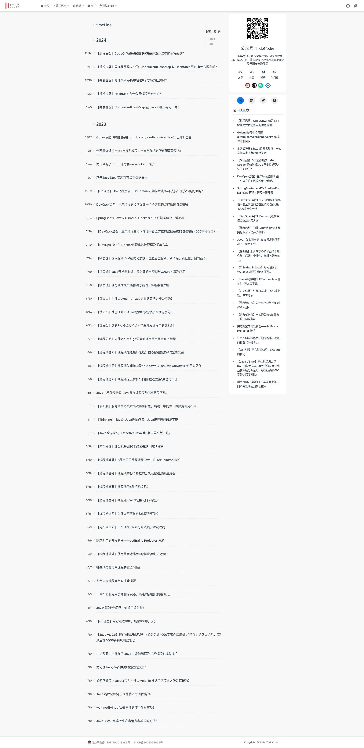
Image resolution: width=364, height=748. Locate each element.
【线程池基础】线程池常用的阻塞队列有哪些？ (128, 500)
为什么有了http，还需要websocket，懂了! (126, 164)
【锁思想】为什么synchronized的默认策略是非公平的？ (135, 298)
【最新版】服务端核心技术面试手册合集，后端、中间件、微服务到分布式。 (147, 406)
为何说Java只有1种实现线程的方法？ (121, 667)
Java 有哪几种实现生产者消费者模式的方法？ (127, 721)
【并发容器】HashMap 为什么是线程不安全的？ (129, 94)
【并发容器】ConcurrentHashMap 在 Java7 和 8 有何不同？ (138, 107)
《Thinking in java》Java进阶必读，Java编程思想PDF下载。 (138, 419)
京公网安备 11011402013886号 (110, 742)
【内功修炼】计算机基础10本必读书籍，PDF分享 (129, 446)
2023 (212, 44)
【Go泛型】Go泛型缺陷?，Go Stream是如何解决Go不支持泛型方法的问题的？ (150, 191)
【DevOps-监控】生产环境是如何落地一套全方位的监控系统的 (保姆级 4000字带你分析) (157, 231)
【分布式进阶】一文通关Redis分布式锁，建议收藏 (130, 527)
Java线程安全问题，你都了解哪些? (120, 608)
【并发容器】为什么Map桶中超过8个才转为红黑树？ (132, 80)
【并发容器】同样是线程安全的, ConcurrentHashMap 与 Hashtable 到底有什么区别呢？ (157, 67)
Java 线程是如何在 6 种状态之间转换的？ (124, 694)
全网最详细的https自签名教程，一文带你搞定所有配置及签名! (138, 151)
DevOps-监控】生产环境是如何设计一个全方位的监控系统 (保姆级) (142, 204)
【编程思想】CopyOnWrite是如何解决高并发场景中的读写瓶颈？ (140, 53)
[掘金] (267, 85)
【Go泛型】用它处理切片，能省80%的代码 (125, 621)
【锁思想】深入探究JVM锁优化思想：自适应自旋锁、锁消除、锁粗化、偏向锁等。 (152, 258)
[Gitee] (247, 85)
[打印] (219, 32)
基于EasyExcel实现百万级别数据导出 (121, 177)
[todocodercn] (260, 85)
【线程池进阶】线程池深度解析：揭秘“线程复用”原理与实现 (136, 379)
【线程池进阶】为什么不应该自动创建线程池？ (128, 514)
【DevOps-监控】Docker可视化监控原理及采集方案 (132, 245)
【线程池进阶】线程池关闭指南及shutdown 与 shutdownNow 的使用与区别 (149, 366)
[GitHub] (348, 6)
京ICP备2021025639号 (148, 742)
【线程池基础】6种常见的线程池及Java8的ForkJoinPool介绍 (138, 460)
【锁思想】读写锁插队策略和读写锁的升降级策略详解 (132, 285)
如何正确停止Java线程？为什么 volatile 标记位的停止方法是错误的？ (143, 680)
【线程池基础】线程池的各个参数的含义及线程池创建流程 (135, 473)
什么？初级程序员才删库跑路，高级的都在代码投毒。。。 (134, 594)
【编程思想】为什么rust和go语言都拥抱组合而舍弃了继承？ (137, 339)
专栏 (93, 5)
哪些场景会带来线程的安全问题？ (119, 567)
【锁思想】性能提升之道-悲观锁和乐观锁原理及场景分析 (134, 312)
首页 (46, 5)
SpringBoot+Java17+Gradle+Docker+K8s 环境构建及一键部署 (140, 218)
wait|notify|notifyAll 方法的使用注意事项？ (126, 707)
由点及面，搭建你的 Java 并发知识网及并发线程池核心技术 (136, 654)
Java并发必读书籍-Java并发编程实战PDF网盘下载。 (132, 393)
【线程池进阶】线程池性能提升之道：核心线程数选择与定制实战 (140, 352)
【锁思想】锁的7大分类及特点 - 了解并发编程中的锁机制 (135, 325)
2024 (212, 39)
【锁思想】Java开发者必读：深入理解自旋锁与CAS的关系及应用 (140, 272)
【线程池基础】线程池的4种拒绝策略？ (123, 487)
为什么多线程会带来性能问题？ (117, 581)
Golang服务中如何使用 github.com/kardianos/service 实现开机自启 (143, 137)
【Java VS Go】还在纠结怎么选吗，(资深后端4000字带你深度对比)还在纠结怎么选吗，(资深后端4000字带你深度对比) (158, 637)
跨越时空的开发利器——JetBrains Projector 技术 (130, 540)
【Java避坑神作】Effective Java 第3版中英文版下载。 (134, 433)
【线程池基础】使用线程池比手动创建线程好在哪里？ (132, 554)
